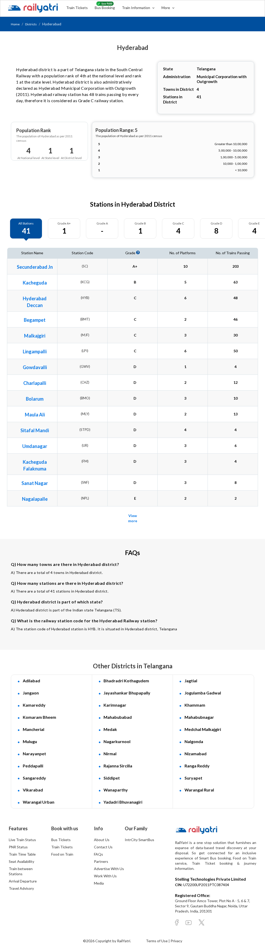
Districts (31, 24)
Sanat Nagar (34, 483)
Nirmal (110, 753)
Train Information (136, 7)
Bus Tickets (61, 839)
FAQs (98, 854)
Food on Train (62, 854)
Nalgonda (194, 741)
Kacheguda (35, 283)
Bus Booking (105, 7)
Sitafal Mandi (34, 430)
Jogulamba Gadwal (203, 692)
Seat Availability (21, 861)
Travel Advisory (21, 888)
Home (15, 24)
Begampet (35, 320)
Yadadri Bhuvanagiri (123, 801)
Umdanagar (34, 446)
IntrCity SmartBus (139, 839)
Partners (101, 861)
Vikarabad (33, 789)
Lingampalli (35, 351)
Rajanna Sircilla (118, 765)
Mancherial (33, 729)
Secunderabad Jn (35, 267)
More (166, 7)
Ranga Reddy (197, 765)
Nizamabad (196, 753)
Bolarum (34, 399)
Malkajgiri (34, 336)
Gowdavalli (35, 367)
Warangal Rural (199, 789)
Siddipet (112, 777)
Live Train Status (22, 839)
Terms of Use (157, 941)
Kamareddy (34, 704)
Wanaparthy (116, 789)
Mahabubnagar (199, 717)
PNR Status (18, 847)
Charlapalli (34, 383)
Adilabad (31, 680)
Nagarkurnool (117, 741)
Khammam (195, 704)
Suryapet (193, 777)
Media (99, 883)
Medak (110, 729)
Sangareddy (34, 777)
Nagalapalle (35, 499)
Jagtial (191, 680)
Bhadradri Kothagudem (126, 680)
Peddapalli (33, 765)
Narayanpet (34, 753)
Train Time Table (22, 854)
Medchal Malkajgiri (203, 729)
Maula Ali (35, 414)
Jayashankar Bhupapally (127, 692)
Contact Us (103, 847)
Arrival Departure (23, 881)
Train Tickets (77, 7)
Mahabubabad (118, 717)
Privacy (176, 941)
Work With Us (105, 876)
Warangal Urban (38, 801)
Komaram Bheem (39, 717)
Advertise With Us (109, 868)
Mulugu (30, 741)
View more (132, 518)
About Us (101, 839)
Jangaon (31, 692)
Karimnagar (115, 704)
